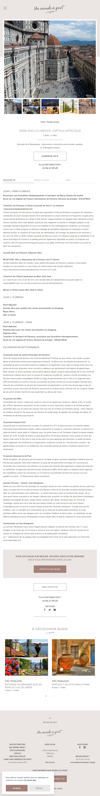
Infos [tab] (41, 180)
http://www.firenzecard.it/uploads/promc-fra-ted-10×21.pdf (29, 269)
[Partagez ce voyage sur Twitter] (49, 609)
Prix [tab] (68, 180)
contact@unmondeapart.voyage (82, 762)
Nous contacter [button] (50, 587)
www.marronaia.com (12, 540)
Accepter (17, 788)
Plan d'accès (50, 762)
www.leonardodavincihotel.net (18, 209)
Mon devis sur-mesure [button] (50, 569)
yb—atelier (58, 788)
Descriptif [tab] (9, 180)
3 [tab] (54, 696)
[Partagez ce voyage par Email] (54, 609)
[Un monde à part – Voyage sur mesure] (50, 9)
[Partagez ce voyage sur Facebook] (44, 609)
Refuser (39, 788)
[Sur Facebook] (79, 747)
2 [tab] (50, 696)
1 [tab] (46, 696)
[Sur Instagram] (84, 747)
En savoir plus (30, 780)
